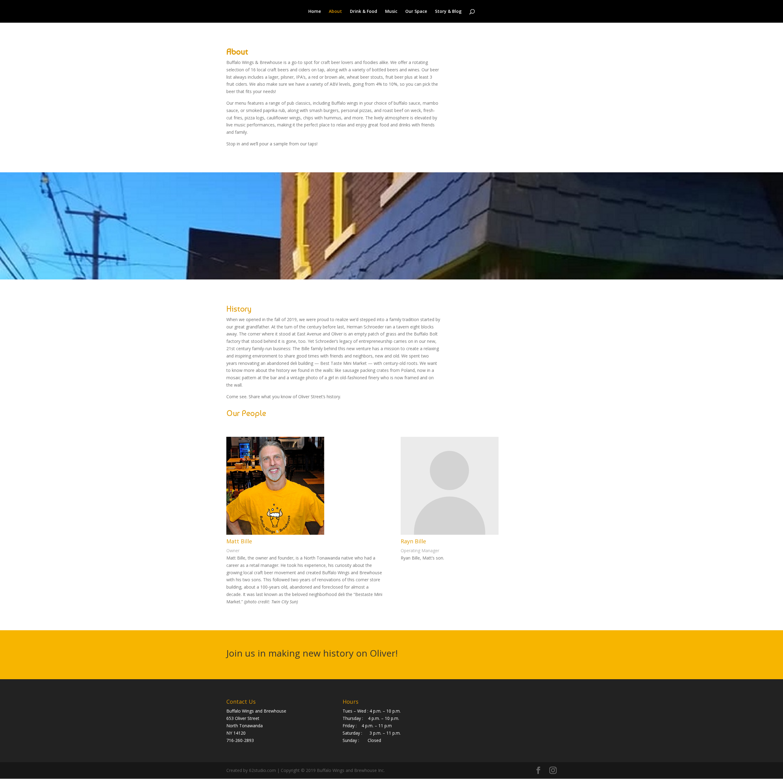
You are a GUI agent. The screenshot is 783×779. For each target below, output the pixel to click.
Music (391, 11)
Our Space (416, 11)
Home (314, 11)
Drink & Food (363, 11)
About (335, 11)
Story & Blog (448, 11)
